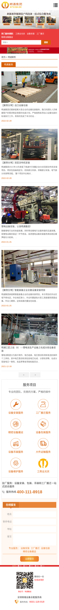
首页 (3, 57)
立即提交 (29, 559)
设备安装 (31, 34)
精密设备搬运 (7, 37)
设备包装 (45, 548)
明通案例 (12, 57)
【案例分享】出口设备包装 (14, 105)
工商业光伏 (20, 34)
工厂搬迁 (40, 34)
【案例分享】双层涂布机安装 (15, 162)
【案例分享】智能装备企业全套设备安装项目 (23, 290)
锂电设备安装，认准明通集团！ (16, 226)
